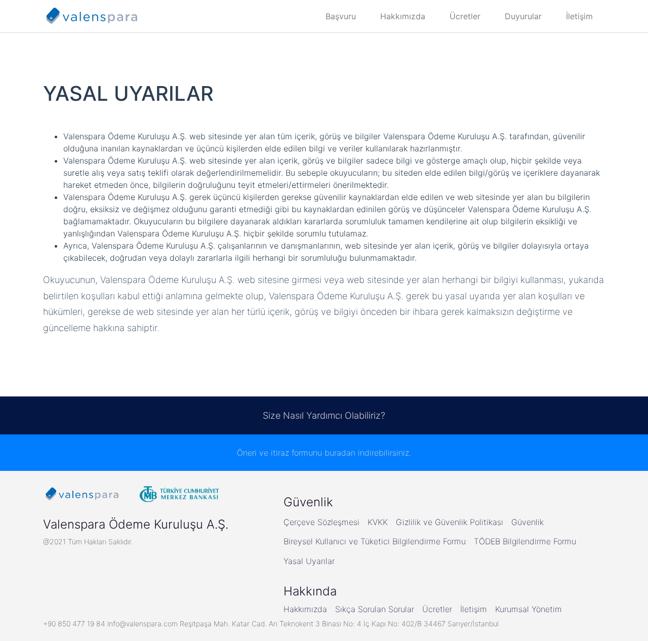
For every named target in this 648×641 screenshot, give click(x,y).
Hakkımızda (402, 16)
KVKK (378, 522)
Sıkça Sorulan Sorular (374, 609)
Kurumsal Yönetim (528, 609)
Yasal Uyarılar (309, 561)
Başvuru (341, 16)
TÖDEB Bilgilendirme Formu (525, 541)
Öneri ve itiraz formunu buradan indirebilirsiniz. (324, 453)
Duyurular (523, 16)
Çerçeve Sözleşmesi (321, 522)
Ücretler (465, 16)
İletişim (579, 16)
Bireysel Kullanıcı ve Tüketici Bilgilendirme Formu (375, 541)
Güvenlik (527, 522)
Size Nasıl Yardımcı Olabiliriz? (324, 415)
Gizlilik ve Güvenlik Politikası (449, 522)
